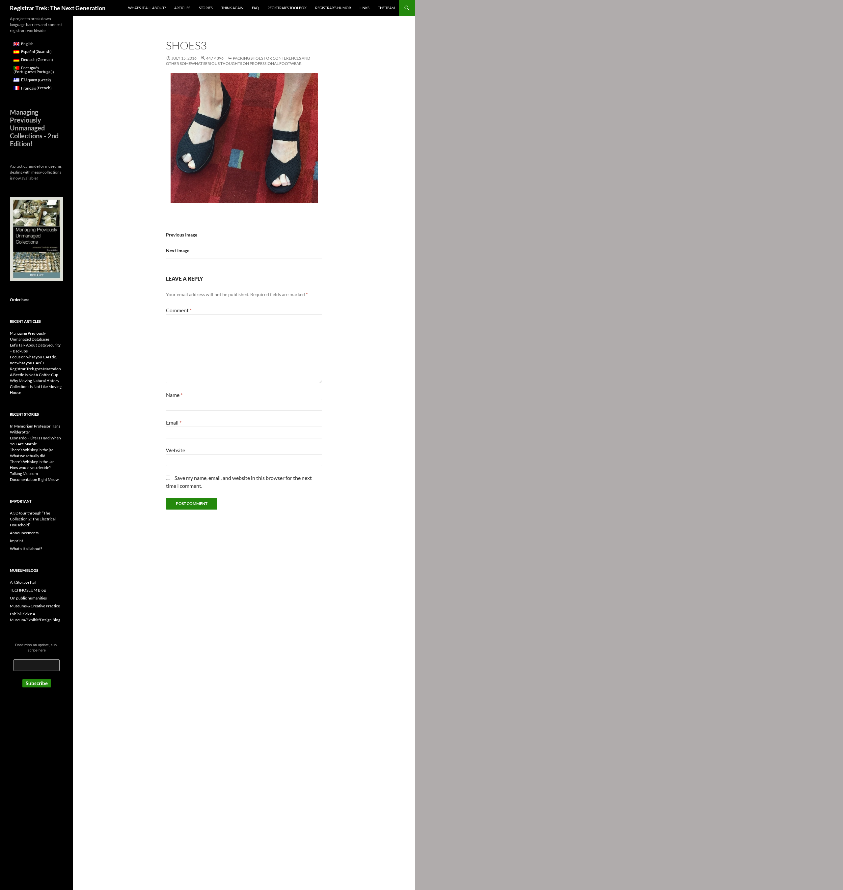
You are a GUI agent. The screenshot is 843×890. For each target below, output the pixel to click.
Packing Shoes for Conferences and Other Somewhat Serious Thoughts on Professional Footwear (238, 61)
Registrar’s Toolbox (287, 8)
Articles (182, 8)
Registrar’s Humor (333, 8)
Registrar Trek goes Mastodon (35, 368)
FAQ (255, 8)
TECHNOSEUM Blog (28, 590)
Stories (206, 8)
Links (364, 8)
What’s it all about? (147, 8)
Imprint (16, 540)
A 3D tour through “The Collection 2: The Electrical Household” (33, 519)
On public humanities (28, 598)
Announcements (24, 532)
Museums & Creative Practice (35, 605)
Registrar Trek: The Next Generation (57, 8)
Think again (232, 8)
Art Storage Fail (23, 582)
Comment (179, 310)
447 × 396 (215, 58)
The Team (386, 8)
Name (174, 395)
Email (173, 422)
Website (175, 450)
